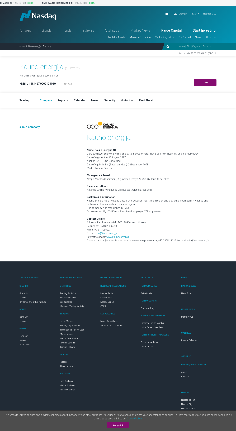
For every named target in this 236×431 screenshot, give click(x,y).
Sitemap (182, 13)
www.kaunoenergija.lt (117, 237)
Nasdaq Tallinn (107, 293)
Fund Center (25, 344)
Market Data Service (69, 338)
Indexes (88, 30)
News (198, 37)
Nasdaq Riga (106, 297)
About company (30, 127)
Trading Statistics (68, 293)
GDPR (103, 306)
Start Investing (204, 30)
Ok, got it (118, 425)
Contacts (185, 376)
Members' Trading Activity (72, 306)
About (184, 372)
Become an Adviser (149, 342)
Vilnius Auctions (67, 385)
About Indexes (66, 366)
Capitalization (66, 302)
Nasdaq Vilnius (107, 302)
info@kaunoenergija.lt (107, 233)
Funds (67, 30)
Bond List (24, 317)
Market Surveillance (109, 321)
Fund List (24, 336)
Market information (140, 37)
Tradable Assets (116, 37)
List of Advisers (148, 346)
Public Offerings (67, 390)
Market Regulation (164, 37)
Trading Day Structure (70, 325)
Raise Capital (171, 30)
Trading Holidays (67, 347)
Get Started (185, 37)
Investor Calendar (67, 343)
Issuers (23, 297)
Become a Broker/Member (152, 323)
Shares (25, 30)
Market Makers (66, 334)
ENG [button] (194, 13)
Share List (24, 293)
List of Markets (66, 321)
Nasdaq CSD (209, 13)
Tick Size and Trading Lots (72, 330)
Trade (205, 83)
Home (22, 46)
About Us (211, 37)
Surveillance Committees (111, 325)
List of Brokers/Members (152, 327)
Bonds (46, 30)
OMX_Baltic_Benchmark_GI (56, 3)
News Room (186, 293)
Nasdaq (38, 15)
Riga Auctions (66, 381)
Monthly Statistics (68, 297)
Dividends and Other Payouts (33, 302)
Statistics (112, 30)
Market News (140, 30)
